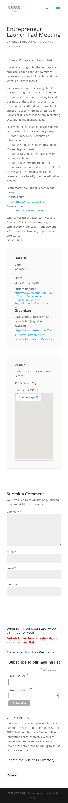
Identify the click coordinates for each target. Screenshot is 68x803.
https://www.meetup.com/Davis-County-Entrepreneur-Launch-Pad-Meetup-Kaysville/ (34, 335)
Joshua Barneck (20, 41)
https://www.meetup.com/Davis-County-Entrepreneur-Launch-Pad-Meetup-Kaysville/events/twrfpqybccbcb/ (34, 299)
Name (12, 552)
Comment (14, 511)
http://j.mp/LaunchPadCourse (25, 201)
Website (12, 584)
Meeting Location (20, 689)
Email (11, 568)
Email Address (18, 675)
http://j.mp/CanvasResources (25, 210)
